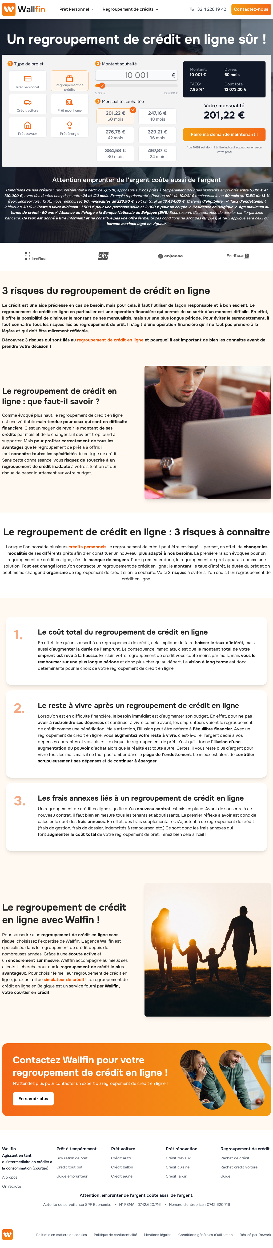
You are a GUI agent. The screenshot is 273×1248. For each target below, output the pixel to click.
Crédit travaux (178, 1158)
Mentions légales (157, 1235)
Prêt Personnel (74, 9)
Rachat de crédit (234, 1158)
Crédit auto (121, 1158)
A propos (9, 1177)
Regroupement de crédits (128, 9)
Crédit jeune (122, 1176)
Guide (225, 1176)
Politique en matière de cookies (61, 1235)
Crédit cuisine (178, 1167)
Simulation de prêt (72, 1158)
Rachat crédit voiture (239, 1167)
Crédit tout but (69, 1167)
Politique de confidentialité (115, 1235)
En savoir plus (33, 1098)
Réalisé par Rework (255, 1235)
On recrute (11, 1186)
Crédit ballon (122, 1167)
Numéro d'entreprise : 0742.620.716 (199, 1204)
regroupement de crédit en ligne (110, 340)
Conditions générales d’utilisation (205, 1235)
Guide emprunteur (72, 1176)
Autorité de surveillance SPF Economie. (77, 1204)
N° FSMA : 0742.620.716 (140, 1204)
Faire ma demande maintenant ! (224, 134)
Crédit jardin (176, 1176)
